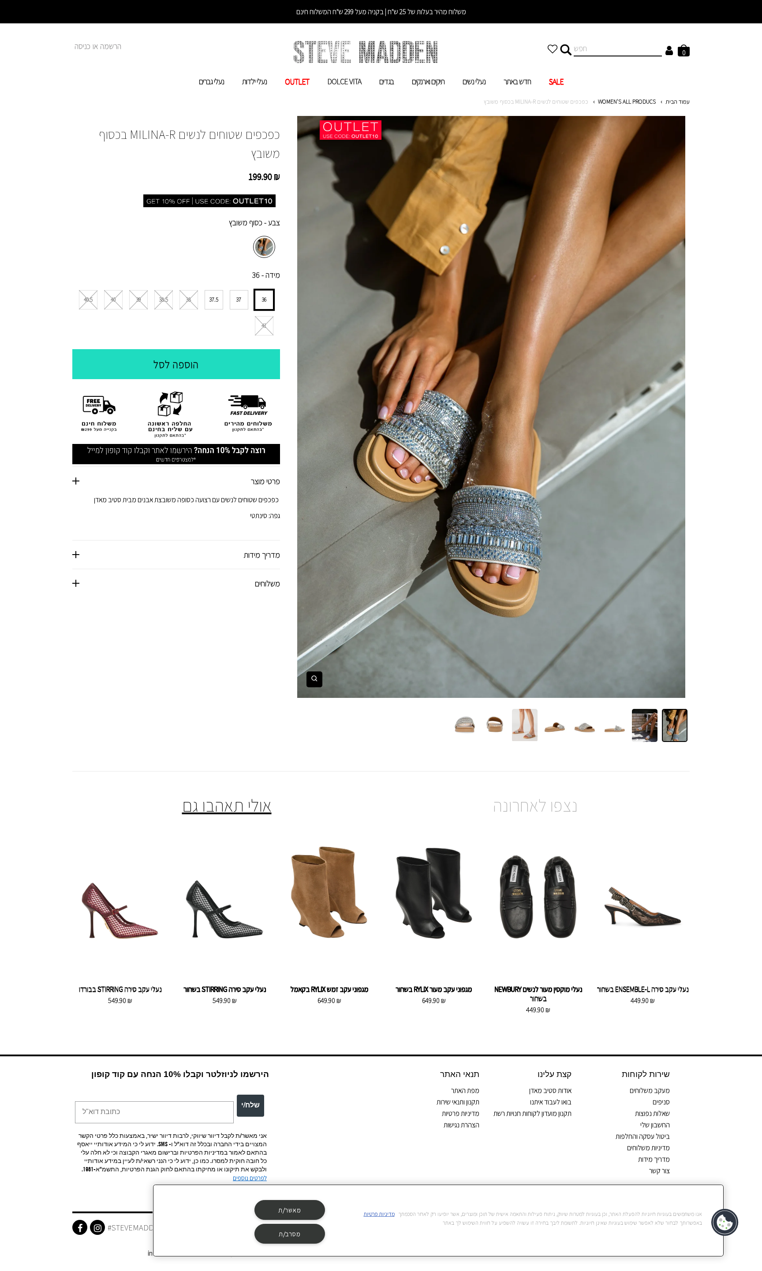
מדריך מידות (654, 1159)
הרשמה (110, 46)
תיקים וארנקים (428, 81)
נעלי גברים (211, 81)
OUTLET (297, 81)
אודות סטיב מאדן (550, 1090)
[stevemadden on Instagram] (97, 1227)
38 (188, 299)
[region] (438, 1220)
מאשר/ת (289, 1210)
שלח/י (250, 1105)
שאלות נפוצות (652, 1113)
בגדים (386, 81)
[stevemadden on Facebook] (79, 1227)
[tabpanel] (491, 407)
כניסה (82, 46)
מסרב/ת (289, 1234)
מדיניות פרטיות (460, 1113)
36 (264, 299)
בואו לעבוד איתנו (551, 1102)
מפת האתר (465, 1090)
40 (113, 299)
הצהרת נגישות (461, 1124)
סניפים (661, 1102)
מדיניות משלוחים (648, 1147)
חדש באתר (517, 81)
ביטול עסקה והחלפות (643, 1136)
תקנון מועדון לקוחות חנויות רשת (532, 1113)
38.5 (163, 299)
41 (263, 325)
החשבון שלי (655, 1124)
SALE (556, 81)
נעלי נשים (474, 81)
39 (138, 299)
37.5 (213, 299)
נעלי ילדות (254, 81)
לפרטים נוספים (250, 1178)
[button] (725, 1222)
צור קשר (659, 1170)
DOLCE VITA (344, 81)
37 (238, 299)
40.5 (88, 299)
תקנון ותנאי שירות (458, 1102)
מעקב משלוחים (650, 1090)
